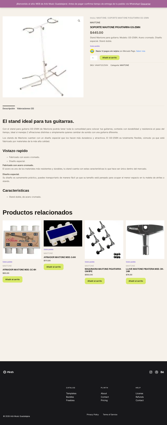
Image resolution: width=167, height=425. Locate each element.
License (139, 393)
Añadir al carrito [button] (12, 279)
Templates (71, 393)
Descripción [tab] (9, 108)
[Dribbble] (156, 372)
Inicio (92, 18)
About (104, 393)
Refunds (140, 397)
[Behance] (162, 372)
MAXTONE (101, 18)
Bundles (70, 397)
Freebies (70, 400)
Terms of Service (110, 414)
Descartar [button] (146, 3)
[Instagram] (150, 372)
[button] (79, 20)
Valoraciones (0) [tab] (25, 108)
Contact (105, 397)
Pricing (104, 400)
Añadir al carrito (109, 57)
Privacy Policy (93, 414)
